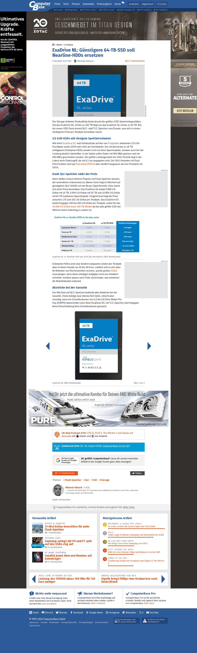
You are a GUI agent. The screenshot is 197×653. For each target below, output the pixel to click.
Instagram (114, 612)
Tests (66, 4)
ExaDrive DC (69, 143)
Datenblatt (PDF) (84, 164)
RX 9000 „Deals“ (108, 10)
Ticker (57, 4)
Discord (49, 612)
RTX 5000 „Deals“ (89, 10)
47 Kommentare (66, 473)
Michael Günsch (73, 487)
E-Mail (86, 487)
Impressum (34, 622)
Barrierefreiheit (101, 622)
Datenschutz (34, 625)
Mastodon (131, 612)
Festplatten (113, 143)
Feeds (36, 612)
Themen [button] (76, 4)
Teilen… (139, 473)
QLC (87, 480)
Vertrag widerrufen (69, 622)
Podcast (59, 10)
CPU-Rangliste (161, 10)
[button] (162, 4)
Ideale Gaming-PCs (127, 10)
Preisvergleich (104, 4)
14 (54, 547)
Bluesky (63, 612)
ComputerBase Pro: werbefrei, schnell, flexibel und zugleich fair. (95, 507)
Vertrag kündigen (86, 622)
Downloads (88, 4)
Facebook (78, 612)
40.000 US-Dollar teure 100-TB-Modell (72, 206)
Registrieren (148, 4)
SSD (95, 480)
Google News (96, 612)
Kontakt (44, 622)
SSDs (114, 271)
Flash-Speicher (73, 480)
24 (54, 562)
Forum (118, 4)
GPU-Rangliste (145, 10)
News (59, 45)
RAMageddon (72, 10)
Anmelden (134, 4)
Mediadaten (54, 622)
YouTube (154, 612)
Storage (68, 45)
